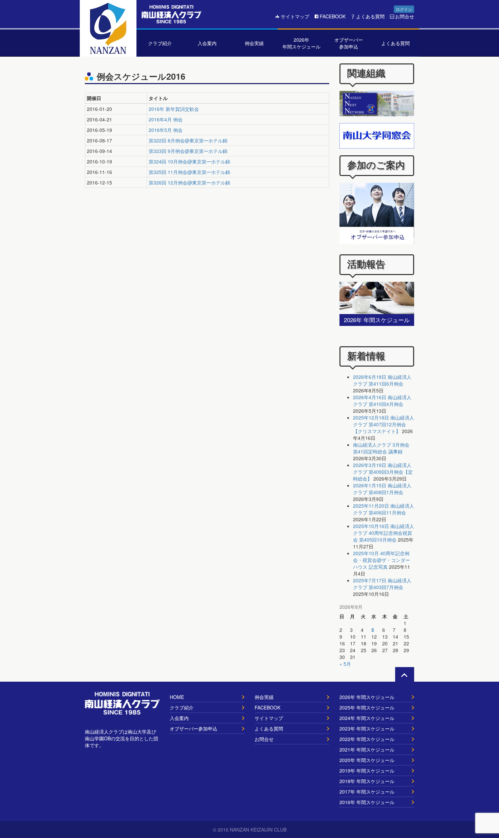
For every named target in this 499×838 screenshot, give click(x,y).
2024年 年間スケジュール (366, 718)
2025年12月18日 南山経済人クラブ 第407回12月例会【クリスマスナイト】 (383, 424)
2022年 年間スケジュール (366, 739)
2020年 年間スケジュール (366, 760)
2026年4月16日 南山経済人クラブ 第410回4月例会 (382, 400)
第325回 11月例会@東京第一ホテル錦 (189, 172)
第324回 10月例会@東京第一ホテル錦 (189, 161)
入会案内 (179, 718)
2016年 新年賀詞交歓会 (174, 108)
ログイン (404, 9)
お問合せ (404, 16)
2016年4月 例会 (166, 119)
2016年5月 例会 (166, 129)
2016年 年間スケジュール (366, 802)
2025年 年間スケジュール (366, 707)
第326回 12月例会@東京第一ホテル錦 (189, 182)
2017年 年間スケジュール (366, 791)
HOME (177, 697)
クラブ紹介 (181, 707)
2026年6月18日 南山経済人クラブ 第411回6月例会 (382, 380)
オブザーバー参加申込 (193, 728)
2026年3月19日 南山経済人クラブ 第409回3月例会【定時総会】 (383, 472)
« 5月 (345, 663)
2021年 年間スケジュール (366, 749)
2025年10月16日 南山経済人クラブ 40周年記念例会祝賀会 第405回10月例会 (383, 533)
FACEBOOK (333, 16)
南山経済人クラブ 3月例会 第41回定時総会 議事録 (381, 448)
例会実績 (264, 697)
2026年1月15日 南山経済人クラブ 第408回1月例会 (382, 488)
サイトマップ (295, 16)
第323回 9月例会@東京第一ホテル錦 (188, 151)
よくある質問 (370, 16)
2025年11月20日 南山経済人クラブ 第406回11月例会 (383, 509)
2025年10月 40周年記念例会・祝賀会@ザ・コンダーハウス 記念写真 (381, 560)
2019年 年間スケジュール (366, 770)
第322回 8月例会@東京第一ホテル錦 (188, 140)
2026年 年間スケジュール (366, 697)
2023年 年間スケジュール (366, 728)
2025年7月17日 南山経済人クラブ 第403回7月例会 (382, 583)
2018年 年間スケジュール (366, 781)
